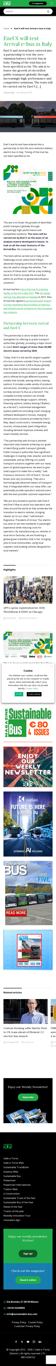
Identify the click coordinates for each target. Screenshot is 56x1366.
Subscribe (28, 1097)
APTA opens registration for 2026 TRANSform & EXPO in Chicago (24, 609)
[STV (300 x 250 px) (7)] (28, 950)
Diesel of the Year (13, 1206)
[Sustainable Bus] (7, 3)
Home (6, 28)
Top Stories (32, 618)
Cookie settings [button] (34, 694)
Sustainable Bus (12, 1176)
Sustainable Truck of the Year (19, 1198)
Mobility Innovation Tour (17, 1215)
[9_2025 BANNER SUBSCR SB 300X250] (28, 721)
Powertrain (9, 1180)
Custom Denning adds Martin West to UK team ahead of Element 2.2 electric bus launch (25, 1032)
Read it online (28, 1280)
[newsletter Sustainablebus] (28, 767)
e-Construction (11, 1193)
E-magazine (37, 3)
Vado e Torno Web (13, 1162)
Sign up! (28, 1253)
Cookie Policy (35, 1322)
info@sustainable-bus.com (21, 1314)
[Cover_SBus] (28, 893)
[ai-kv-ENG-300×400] (28, 824)
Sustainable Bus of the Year (18, 1202)
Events (24, 618)
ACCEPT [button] (19, 694)
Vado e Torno (10, 1158)
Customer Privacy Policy (27, 1326)
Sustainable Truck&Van (16, 1167)
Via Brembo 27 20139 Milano (22, 1301)
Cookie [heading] (28, 670)
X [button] (51, 666)
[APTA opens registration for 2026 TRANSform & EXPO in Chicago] (28, 590)
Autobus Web (10, 1171)
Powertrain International (16, 1184)
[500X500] (28, 189)
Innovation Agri (11, 1220)
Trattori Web (10, 1189)
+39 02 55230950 (15, 1308)
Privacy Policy (19, 1322)
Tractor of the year (13, 1211)
